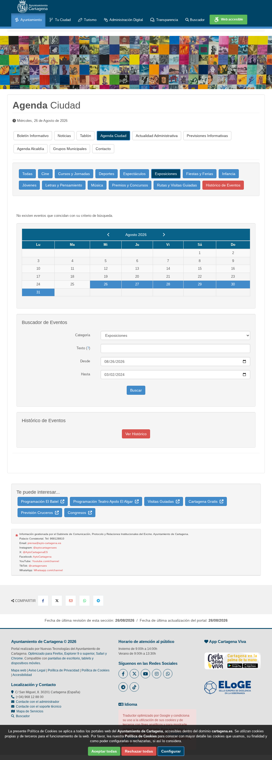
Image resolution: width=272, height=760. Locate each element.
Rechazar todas (139, 751)
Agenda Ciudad (113, 136)
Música (97, 185)
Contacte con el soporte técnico (38, 706)
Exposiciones (166, 174)
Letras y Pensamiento (63, 185)
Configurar (171, 751)
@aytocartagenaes (45, 547)
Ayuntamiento (31, 20)
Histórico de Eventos (223, 185)
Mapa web (18, 670)
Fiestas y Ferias (199, 174)
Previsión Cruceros (38, 512)
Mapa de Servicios (29, 711)
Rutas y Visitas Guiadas (177, 185)
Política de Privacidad (63, 670)
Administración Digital (126, 20)
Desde (85, 361)
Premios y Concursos (130, 185)
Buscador (197, 20)
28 (168, 284)
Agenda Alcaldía (30, 149)
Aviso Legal (36, 670)
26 (106, 284)
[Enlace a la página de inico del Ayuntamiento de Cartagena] (32, 6)
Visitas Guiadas (162, 501)
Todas (27, 174)
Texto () (83, 348)
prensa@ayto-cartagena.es (44, 543)
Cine (45, 174)
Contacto (103, 149)
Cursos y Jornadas (74, 174)
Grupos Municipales (70, 149)
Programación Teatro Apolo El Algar (104, 501)
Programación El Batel (41, 501)
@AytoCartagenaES (35, 552)
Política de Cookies (95, 670)
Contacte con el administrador (37, 702)
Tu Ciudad (62, 20)
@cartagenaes (38, 565)
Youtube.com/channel (45, 561)
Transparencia (166, 20)
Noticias (64, 136)
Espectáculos (134, 174)
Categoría (82, 335)
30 (233, 284)
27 (137, 284)
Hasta (85, 374)
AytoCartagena (42, 556)
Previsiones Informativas (207, 136)
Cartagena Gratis (204, 501)
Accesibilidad (22, 675)
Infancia (228, 174)
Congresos (78, 512)
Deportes (106, 174)
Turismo (89, 20)
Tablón (85, 136)
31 (38, 292)
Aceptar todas (104, 751)
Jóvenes (29, 185)
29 (200, 284)
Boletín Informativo (33, 136)
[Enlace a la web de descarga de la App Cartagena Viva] (232, 658)
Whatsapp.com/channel (48, 570)
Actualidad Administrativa (157, 136)
